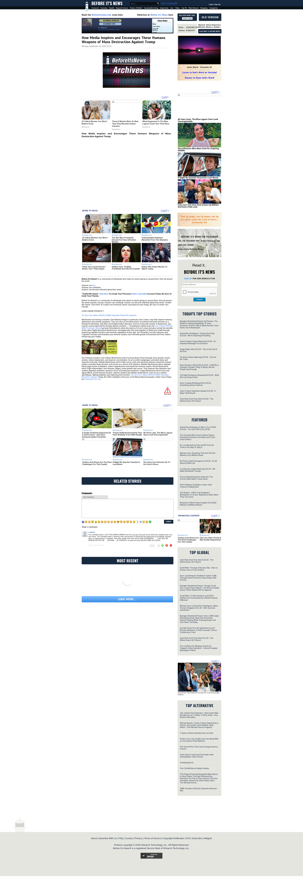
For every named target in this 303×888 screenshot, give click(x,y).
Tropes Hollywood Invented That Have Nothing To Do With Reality (127, 434)
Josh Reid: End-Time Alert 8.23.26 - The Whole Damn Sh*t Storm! (196, 400)
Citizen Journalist (139, 294)
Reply (152, 545)
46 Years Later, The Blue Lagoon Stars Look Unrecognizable (157, 434)
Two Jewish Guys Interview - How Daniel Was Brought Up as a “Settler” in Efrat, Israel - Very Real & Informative (199, 715)
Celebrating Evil (186, 763)
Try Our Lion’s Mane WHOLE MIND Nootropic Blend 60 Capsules (109, 315)
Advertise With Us (108, 838)
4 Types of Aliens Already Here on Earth (196, 733)
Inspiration (164, 8)
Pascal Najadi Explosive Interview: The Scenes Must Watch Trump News (196, 478)
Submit (199, 299)
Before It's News (107, 3)
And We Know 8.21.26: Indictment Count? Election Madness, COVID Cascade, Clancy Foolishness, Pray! (198, 630)
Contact (129, 838)
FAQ (121, 838)
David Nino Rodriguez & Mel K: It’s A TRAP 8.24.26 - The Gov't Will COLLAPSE (198, 428)
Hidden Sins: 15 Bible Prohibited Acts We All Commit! (126, 268)
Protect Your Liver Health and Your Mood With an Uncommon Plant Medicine (199, 740)
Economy (103, 8)
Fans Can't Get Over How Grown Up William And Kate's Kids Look (198, 206)
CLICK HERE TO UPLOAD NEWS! (209, 31)
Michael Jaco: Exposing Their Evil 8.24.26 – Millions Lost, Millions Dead (198, 454)
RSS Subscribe (194, 838)
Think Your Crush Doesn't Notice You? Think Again (93, 268)
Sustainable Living (151, 8)
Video (177, 8)
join (93, 285)
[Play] (199, 50)
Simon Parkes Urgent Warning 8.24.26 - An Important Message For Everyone (198, 342)
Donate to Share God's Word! (199, 77)
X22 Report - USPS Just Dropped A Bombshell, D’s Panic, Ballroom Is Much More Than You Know (199, 495)
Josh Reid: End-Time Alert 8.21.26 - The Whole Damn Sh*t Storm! (196, 639)
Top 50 (184, 8)
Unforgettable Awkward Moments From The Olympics (155, 239)
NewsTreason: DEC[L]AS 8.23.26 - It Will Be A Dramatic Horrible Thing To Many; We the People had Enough (199, 367)
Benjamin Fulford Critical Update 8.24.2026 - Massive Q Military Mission (198, 504)
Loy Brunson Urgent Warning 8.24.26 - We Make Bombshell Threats (197, 470)
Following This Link (92, 379)
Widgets (208, 838)
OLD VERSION (210, 17)
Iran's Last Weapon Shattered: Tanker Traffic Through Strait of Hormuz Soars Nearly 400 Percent (198, 578)
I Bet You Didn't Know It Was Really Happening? (210, 539)
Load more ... (127, 599)
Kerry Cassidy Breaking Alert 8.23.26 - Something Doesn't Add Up (196, 384)
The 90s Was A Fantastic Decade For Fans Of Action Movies (124, 240)
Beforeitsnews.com (101, 14)
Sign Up (217, 4)
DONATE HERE (187, 18)
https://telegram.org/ (210, 241)
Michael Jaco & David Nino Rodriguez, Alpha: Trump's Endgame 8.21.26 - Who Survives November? (199, 608)
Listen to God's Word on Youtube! (199, 72)
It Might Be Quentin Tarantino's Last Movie (198, 177)
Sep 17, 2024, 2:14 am (95, 545)
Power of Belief (136, 8)
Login (211, 4)
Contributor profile (104, 29)
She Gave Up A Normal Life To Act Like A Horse (156, 463)
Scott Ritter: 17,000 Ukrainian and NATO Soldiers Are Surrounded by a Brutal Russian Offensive (199, 598)
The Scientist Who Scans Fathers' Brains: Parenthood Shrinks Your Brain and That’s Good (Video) (197, 437)
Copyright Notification (174, 838)
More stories (116, 29)
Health (111, 8)
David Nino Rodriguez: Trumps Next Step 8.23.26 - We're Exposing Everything (197, 334)
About (94, 838)
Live (171, 8)
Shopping (203, 8)
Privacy (138, 838)
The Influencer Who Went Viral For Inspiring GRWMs (198, 149)
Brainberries (87, 235)
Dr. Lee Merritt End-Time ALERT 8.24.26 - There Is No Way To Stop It (197, 446)
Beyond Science (122, 8)
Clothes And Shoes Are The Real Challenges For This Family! (96, 463)
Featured (95, 8)
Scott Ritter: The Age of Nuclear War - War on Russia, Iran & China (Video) (199, 569)
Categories (213, 8)
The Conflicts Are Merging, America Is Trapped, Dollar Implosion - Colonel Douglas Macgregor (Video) (198, 648)
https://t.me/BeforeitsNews (190, 249)
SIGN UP (188, 278)
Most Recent (193, 8)
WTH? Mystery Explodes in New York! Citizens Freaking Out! (196, 486)
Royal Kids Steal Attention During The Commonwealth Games (198, 694)
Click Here (103, 294)
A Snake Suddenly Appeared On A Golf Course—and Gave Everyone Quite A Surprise (96, 435)
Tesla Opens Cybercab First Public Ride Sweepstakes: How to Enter (197, 756)
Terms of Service (152, 838)
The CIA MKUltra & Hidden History (194, 768)
